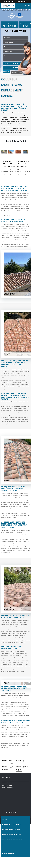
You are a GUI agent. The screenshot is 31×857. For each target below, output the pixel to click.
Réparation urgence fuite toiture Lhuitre (18, 768)
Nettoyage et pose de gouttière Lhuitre (18, 761)
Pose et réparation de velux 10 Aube (11, 834)
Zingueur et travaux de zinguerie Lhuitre (5, 761)
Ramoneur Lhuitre (25, 767)
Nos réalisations (9, 24)
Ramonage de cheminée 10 (8, 853)
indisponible (10, 1)
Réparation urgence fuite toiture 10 (11, 824)
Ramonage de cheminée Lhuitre (25, 761)
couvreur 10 (5, 819)
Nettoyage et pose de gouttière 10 (11, 829)
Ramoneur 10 (5, 848)
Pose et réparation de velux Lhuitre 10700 (11, 766)
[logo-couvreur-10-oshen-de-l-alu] (8, 5)
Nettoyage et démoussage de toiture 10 (12, 839)
